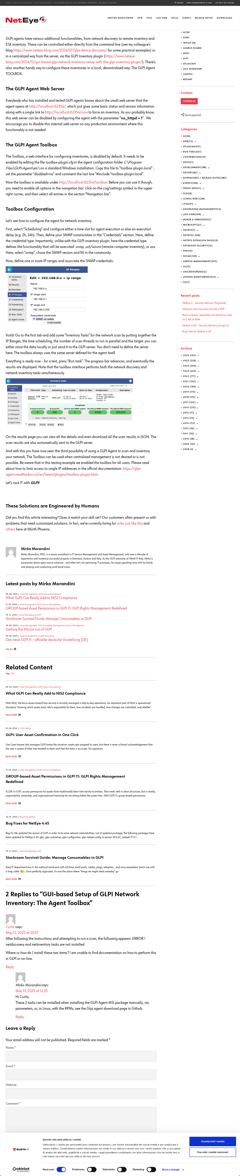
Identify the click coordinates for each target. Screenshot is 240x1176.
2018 (189, 397)
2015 (188, 413)
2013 (189, 423)
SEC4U (175, 18)
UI (187, 266)
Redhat (187, 79)
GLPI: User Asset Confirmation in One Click (42, 735)
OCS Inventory (192, 69)
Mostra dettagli (171, 1169)
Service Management (52, 594)
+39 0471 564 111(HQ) (224, 3)
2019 (189, 392)
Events (187, 18)
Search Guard (192, 48)
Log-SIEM (161, 18)
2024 (189, 366)
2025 (189, 360)
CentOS (188, 74)
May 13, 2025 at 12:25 (32, 991)
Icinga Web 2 (194, 199)
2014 (188, 418)
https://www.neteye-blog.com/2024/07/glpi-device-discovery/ (60, 50)
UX (186, 282)
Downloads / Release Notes (205, 178)
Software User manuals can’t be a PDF (203, 309)
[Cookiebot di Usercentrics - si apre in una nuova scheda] (21, 1169)
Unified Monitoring (22, 3)
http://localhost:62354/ (47, 106)
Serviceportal (192, 115)
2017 (189, 402)
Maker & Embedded (197, 219)
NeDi (186, 53)
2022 (189, 376)
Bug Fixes (24, 817)
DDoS (188, 162)
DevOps (190, 172)
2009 (189, 444)
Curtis (10, 927)
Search (180, 3)
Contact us (189, 101)
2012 (189, 428)
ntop (186, 32)
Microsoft (192, 225)
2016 (189, 407)
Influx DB (189, 43)
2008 (188, 449)
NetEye (28, 728)
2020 (189, 387)
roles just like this (130, 523)
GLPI (40, 594)
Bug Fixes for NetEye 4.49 (196, 331)
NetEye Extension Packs (200, 240)
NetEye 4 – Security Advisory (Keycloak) (204, 303)
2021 (189, 381)
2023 (189, 371)
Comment (13, 1103)
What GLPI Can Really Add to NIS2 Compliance (41, 598)
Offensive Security (198, 246)
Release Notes (204, 18)
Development (195, 167)
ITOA (149, 18)
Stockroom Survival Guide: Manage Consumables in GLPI (49, 619)
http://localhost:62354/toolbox (83, 182)
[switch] (91, 1169)
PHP (188, 251)
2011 (188, 433)
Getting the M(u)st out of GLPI (29, 629)
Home (8, 3)
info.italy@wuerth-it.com (199, 3)
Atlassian (189, 64)
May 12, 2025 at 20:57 (22, 933)
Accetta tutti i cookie (212, 1141)
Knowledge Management (54, 625)
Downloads (224, 18)
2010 (189, 439)
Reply (10, 967)
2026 (189, 355)
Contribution (194, 157)
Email (10, 1066)
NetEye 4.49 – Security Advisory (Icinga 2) (205, 325)
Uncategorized (195, 272)
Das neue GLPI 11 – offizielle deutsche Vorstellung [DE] (47, 640)
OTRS (186, 38)
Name (11, 1047)
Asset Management (43, 3)
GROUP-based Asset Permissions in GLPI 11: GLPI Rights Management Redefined (66, 608)
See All (9, 649)
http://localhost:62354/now (66, 112)
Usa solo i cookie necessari (212, 1152)
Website (11, 1085)
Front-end (192, 188)
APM (140, 18)
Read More (11, 715)
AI (187, 136)
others (10, 529)
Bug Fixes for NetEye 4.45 (27, 823)
